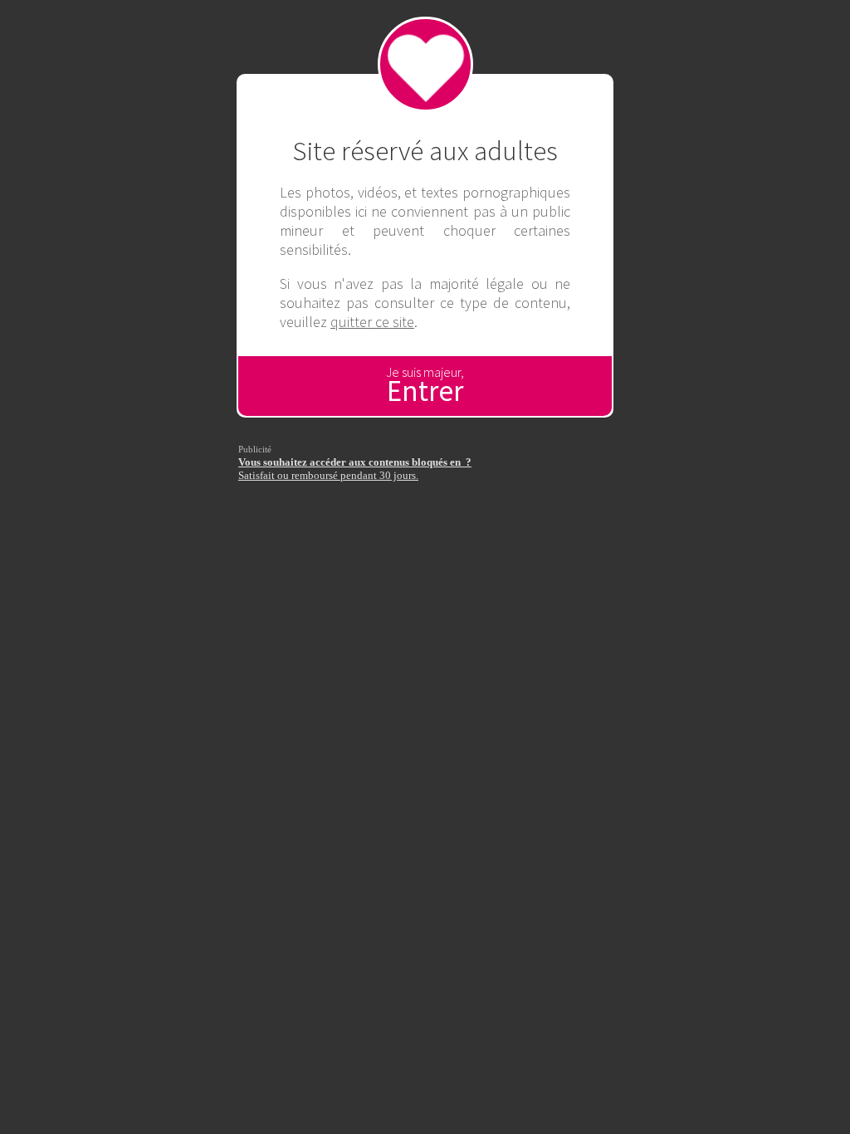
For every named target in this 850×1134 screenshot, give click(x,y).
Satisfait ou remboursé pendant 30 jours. (354, 468)
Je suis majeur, (425, 386)
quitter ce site (372, 321)
